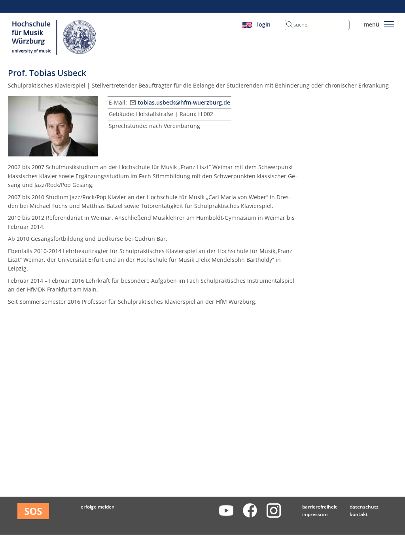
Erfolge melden (98, 506)
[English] (247, 24)
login (264, 24)
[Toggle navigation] (389, 23)
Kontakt (359, 514)
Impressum (314, 514)
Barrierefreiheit (319, 506)
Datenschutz (364, 506)
